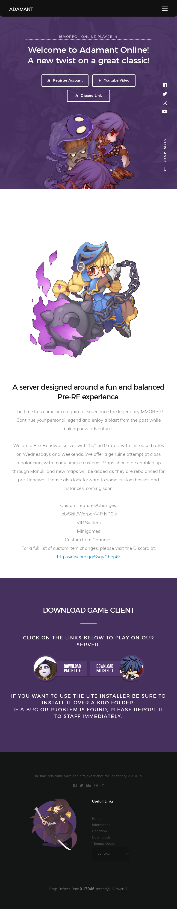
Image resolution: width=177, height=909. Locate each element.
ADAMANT (21, 8)
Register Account (67, 80)
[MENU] (165, 8)
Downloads (101, 837)
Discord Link (91, 95)
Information (101, 825)
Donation (99, 831)
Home (96, 819)
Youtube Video (116, 80)
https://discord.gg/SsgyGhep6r (88, 557)
